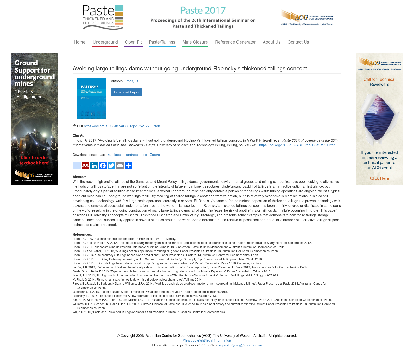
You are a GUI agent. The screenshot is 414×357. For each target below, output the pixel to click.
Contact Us (298, 42)
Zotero (155, 154)
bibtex (118, 154)
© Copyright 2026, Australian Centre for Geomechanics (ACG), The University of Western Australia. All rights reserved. (207, 335)
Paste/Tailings (162, 42)
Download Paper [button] (126, 92)
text (144, 154)
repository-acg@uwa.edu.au (240, 345)
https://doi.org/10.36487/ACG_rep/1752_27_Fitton (122, 125)
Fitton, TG (132, 80)
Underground (105, 42)
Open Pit (133, 42)
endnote (132, 154)
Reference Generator (235, 42)
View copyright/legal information (207, 340)
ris (109, 154)
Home (80, 42)
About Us (272, 42)
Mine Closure (195, 42)
